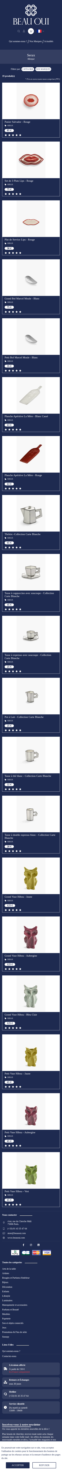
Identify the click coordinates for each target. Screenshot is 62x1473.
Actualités (48, 41)
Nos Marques (35, 41)
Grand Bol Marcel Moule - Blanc (22, 298)
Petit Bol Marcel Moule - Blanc (21, 357)
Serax (10, 126)
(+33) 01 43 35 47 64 (17, 1228)
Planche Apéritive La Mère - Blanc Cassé (26, 416)
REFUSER (44, 1465)
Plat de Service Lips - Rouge (20, 239)
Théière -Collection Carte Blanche (23, 534)
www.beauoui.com (16, 1237)
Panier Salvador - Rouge (17, 121)
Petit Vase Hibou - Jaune (17, 1073)
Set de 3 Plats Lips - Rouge (19, 180)
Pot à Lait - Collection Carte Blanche (24, 717)
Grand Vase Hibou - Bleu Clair (21, 1014)
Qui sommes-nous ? (18, 41)
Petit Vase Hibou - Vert (17, 1191)
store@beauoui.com (16, 1233)
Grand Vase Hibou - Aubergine (21, 955)
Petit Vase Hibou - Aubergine (20, 1132)
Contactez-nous (9, 1356)
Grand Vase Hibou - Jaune (18, 896)
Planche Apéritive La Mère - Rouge (23, 475)
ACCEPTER (18, 1465)
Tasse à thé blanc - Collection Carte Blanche (28, 775)
